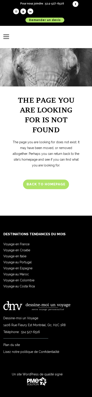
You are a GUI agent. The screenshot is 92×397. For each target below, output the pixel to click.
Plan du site (11, 345)
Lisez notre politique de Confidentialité (31, 352)
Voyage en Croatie (16, 250)
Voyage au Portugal (17, 262)
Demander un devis (45, 20)
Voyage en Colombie (18, 280)
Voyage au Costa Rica (19, 286)
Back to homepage (46, 184)
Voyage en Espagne (17, 268)
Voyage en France (16, 244)
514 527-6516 (30, 332)
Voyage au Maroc (16, 274)
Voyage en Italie (14, 256)
